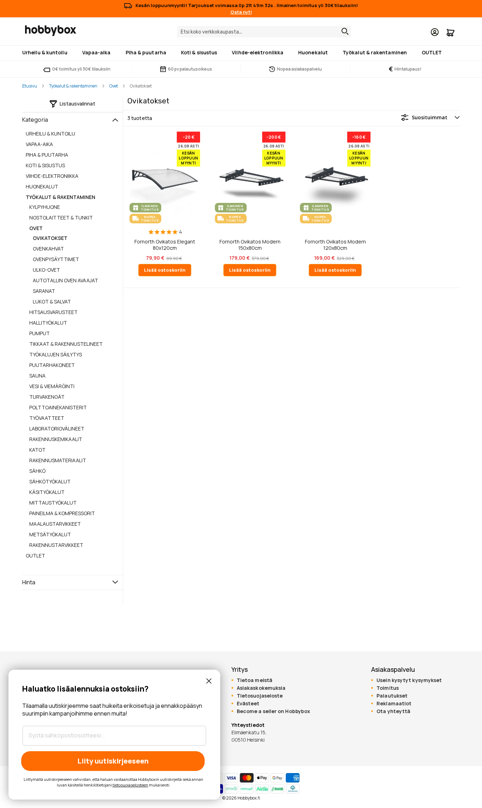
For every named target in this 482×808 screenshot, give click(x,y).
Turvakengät (47, 396)
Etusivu (29, 86)
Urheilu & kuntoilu (50, 133)
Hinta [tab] (29, 582)
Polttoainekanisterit (58, 407)
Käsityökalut (47, 492)
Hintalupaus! (405, 69)
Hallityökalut (48, 322)
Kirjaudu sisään (435, 32)
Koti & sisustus (45, 165)
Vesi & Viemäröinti (51, 386)
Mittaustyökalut (53, 502)
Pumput (39, 333)
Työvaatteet (46, 418)
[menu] (241, 53)
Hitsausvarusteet (53, 312)
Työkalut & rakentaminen (73, 86)
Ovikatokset (50, 238)
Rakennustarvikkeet (56, 545)
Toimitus (387, 688)
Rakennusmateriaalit (57, 460)
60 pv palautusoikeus (190, 69)
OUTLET (35, 555)
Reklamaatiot (393, 703)
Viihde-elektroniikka (52, 176)
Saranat (44, 291)
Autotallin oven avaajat (65, 280)
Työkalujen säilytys (55, 354)
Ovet (113, 86)
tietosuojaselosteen (130, 785)
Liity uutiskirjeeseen (113, 761)
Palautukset (392, 695)
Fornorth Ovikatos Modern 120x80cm (335, 245)
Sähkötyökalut (50, 481)
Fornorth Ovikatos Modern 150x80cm (250, 245)
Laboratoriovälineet (56, 428)
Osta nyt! (241, 12)
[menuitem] (46, 52)
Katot (37, 449)
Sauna (37, 375)
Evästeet (248, 703)
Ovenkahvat (48, 248)
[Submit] (343, 31)
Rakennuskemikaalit (55, 439)
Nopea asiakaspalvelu (299, 69)
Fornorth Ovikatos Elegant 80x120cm (164, 245)
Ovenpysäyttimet (56, 259)
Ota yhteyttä (393, 711)
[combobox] (264, 31)
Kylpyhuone (44, 207)
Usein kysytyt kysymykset (409, 680)
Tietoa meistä (254, 680)
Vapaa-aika (39, 144)
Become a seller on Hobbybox (273, 711)
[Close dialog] (209, 681)
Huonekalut (42, 186)
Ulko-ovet (46, 269)
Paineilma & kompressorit (62, 513)
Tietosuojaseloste (260, 695)
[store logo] (50, 30)
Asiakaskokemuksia (261, 688)
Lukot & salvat (52, 301)
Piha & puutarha (47, 154)
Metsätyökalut (50, 534)
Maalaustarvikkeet (55, 523)
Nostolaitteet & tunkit (61, 217)
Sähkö (37, 471)
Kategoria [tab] (35, 119)
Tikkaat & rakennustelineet (66, 343)
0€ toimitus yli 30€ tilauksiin (81, 69)
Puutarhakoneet (52, 365)
